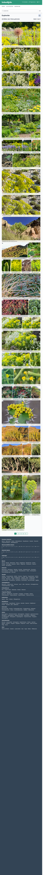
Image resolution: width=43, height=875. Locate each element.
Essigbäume (22, 562)
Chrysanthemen (9, 576)
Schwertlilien (32, 578)
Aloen (7, 599)
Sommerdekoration (18, 610)
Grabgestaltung (26, 608)
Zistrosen (14, 572)
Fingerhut (25, 576)
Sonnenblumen (5, 580)
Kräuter (3, 604)
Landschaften (17, 628)
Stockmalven (24, 580)
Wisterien (24, 589)
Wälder (29, 628)
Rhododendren (22, 570)
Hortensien (33, 569)
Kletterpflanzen (18, 541)
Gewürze (27, 603)
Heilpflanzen (32, 603)
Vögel (25, 628)
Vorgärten (34, 616)
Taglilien (37, 580)
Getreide (22, 603)
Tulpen (12, 585)
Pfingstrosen (32, 577)
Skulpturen (23, 623)
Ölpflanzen (16, 604)
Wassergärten (5, 618)
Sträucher (36, 541)
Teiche (27, 623)
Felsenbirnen (28, 562)
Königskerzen (17, 577)
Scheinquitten (33, 570)
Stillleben (25, 610)
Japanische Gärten (34, 614)
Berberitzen (4, 569)
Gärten (12, 541)
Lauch (20, 584)
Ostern (11, 610)
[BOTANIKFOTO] (7, 2)
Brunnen (3, 622)
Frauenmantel (31, 576)
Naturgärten (27, 615)
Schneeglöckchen (34, 584)
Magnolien (23, 564)
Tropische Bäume (13, 595)
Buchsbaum (10, 569)
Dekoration (8, 541)
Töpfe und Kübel (33, 623)
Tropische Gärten (27, 616)
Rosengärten (13, 616)
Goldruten (4, 577)
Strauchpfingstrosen (6, 572)
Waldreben (14, 589)
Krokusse (16, 584)
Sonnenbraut (12, 580)
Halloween (33, 608)
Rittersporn (8, 578)
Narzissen (28, 584)
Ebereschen (12, 562)
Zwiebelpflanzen (14, 542)
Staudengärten (20, 616)
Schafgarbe (17, 578)
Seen (22, 628)
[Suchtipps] (39, 10)
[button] (39, 15)
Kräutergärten (11, 615)
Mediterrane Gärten (19, 615)
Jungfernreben (8, 589)
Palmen (31, 593)
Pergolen (13, 623)
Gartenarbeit (9, 622)
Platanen (34, 564)
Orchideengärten (5, 616)
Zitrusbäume (8, 565)
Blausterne (4, 584)
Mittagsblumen (17, 599)
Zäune (6, 624)
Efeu (3, 589)
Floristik (11, 608)
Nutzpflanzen (26, 541)
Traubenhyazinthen (6, 585)
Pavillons (8, 623)
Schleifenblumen (24, 578)
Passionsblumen (5, 595)
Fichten (33, 562)
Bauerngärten (5, 614)
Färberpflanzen (5, 603)
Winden (19, 589)
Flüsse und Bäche (5, 628)
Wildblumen (34, 628)
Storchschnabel (31, 580)
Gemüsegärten (21, 614)
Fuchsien (20, 569)
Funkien (36, 576)
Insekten (12, 628)
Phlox (37, 577)
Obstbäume (28, 564)
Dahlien (15, 576)
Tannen (3, 565)
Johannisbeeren (5, 570)
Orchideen (26, 593)
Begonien (4, 593)
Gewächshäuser (23, 622)
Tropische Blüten (21, 595)
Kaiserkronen (10, 584)
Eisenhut (20, 576)
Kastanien (14, 564)
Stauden (31, 541)
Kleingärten (4, 615)
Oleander (16, 570)
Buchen (7, 562)
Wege (3, 624)
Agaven (3, 599)
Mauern (3, 623)
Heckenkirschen (26, 569)
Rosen (28, 570)
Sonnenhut (18, 580)
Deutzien (16, 569)
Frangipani (21, 593)
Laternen (33, 622)
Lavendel (23, 577)
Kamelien (11, 570)
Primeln (3, 578)
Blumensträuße (5, 608)
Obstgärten (32, 615)
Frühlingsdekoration (18, 608)
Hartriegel (8, 564)
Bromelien (15, 593)
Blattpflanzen (9, 593)
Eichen (17, 562)
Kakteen (11, 599)
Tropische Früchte (30, 595)
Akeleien (3, 576)
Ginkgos (3, 564)
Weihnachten (31, 610)
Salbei (13, 578)
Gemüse (18, 603)
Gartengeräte (16, 622)
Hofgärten (27, 614)
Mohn (27, 577)
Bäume (3, 541)
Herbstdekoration (5, 610)
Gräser (8, 577)
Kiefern (18, 564)
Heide (12, 577)
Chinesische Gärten (13, 614)
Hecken (29, 622)
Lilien (23, 584)
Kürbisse (8, 604)
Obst (12, 604)
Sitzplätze (18, 623)
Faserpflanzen (12, 603)
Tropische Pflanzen (6, 542)
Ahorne (3, 562)
